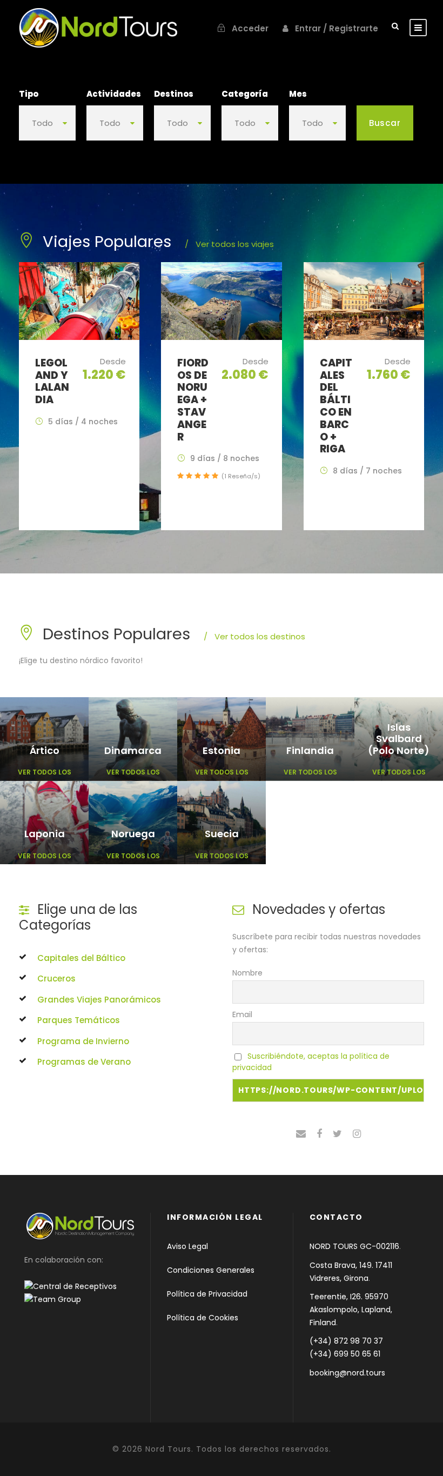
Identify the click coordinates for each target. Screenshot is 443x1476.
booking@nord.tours (347, 1372)
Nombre (247, 972)
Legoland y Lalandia (52, 381)
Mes (298, 93)
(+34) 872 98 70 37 (346, 1340)
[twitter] (337, 1134)
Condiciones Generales (210, 1270)
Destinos (173, 93)
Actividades (113, 93)
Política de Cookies (202, 1317)
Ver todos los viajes (229, 244)
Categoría (245, 93)
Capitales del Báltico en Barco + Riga (336, 406)
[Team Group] (52, 1299)
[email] (301, 1134)
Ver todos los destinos (254, 636)
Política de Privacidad (207, 1293)
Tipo (28, 93)
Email (242, 1014)
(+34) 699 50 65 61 (345, 1353)
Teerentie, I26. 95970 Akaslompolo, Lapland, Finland (351, 1309)
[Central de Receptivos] (77, 1286)
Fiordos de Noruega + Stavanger (193, 400)
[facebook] (319, 1134)
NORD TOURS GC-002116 (354, 1246)
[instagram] (357, 1134)
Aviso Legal (187, 1246)
